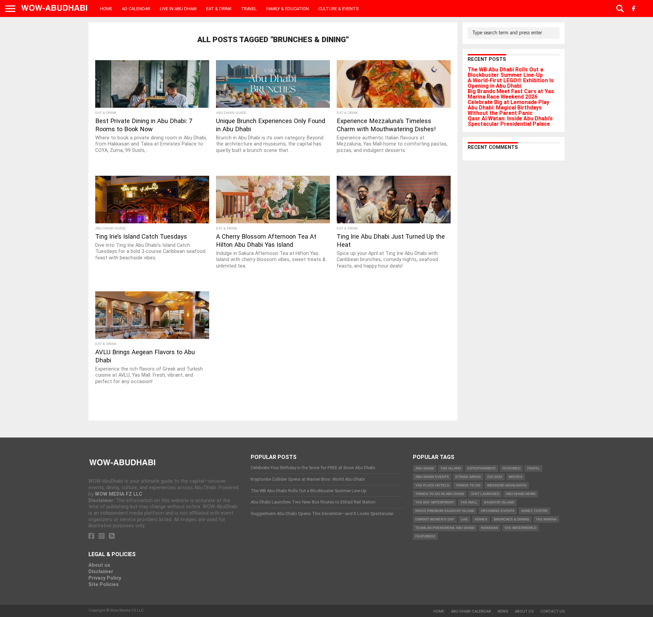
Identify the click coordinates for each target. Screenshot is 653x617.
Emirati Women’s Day (434, 519)
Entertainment (481, 468)
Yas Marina (546, 519)
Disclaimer (100, 572)
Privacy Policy (104, 578)
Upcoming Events (498, 511)
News (503, 611)
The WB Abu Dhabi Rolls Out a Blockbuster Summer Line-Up (505, 72)
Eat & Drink (219, 8)
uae (464, 519)
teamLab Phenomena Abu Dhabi (444, 528)
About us (99, 565)
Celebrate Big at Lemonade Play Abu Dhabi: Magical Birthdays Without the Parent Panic (508, 107)
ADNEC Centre (534, 511)
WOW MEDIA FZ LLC (118, 494)
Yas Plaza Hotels (432, 485)
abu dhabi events (432, 477)
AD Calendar (136, 8)
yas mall (469, 502)
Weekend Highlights (506, 485)
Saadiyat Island (499, 502)
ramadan (489, 528)
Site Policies (103, 584)
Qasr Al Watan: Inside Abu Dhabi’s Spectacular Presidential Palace (510, 121)
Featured (511, 468)
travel (533, 468)
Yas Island (450, 468)
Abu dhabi (424, 468)
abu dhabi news (521, 494)
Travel (249, 8)
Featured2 (425, 536)
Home (106, 8)
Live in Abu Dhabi (178, 8)
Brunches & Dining (511, 519)
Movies (515, 477)
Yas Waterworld (520, 528)
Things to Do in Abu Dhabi (439, 494)
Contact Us (552, 611)
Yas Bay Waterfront (434, 502)
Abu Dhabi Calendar (471, 611)
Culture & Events (338, 8)
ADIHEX (480, 519)
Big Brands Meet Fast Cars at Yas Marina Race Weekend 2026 (511, 94)
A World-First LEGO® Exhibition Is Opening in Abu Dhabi (511, 83)
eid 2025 (494, 477)
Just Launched (485, 494)
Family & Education (287, 8)
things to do (468, 485)
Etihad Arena (468, 477)
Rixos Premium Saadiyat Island (444, 511)
